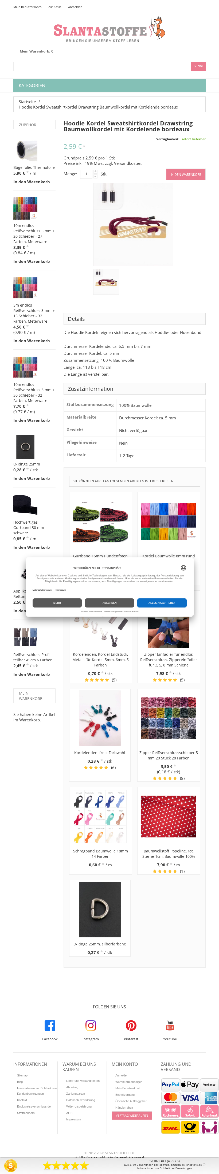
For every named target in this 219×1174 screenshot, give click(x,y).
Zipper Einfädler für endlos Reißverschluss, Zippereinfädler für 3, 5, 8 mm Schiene (168, 660)
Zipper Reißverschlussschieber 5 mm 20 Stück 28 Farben (168, 755)
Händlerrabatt (124, 1107)
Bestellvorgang (125, 1094)
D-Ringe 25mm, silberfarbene (99, 943)
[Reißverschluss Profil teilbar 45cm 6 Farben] (25, 637)
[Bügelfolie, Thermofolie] (25, 150)
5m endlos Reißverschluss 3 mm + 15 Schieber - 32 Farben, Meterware (34, 313)
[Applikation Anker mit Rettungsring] (25, 574)
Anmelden (75, 7)
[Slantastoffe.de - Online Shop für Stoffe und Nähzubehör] (109, 29)
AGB (69, 1113)
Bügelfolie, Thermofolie (34, 167)
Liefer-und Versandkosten (83, 1080)
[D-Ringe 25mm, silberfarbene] (100, 909)
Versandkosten (127, 163)
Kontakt (22, 1100)
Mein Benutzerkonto (27, 7)
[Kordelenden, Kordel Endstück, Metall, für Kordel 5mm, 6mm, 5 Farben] (100, 620)
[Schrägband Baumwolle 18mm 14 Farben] (100, 816)
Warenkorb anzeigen (128, 1081)
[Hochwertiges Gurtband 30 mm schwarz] (25, 505)
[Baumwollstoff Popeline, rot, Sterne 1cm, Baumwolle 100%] (168, 816)
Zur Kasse (54, 7)
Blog (20, 1081)
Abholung (72, 1087)
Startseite (27, 101)
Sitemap (22, 1075)
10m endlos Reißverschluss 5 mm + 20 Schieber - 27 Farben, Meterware (34, 233)
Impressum (73, 1119)
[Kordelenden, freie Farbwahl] (100, 718)
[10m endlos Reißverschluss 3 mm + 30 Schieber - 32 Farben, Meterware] (25, 367)
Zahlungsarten (75, 1093)
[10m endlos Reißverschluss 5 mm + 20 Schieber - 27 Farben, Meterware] (25, 208)
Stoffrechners (26, 1113)
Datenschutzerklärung (80, 1100)
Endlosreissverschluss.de (34, 1106)
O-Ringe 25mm (26, 464)
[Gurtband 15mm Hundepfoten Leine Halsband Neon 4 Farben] (100, 521)
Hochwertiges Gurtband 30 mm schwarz (28, 527)
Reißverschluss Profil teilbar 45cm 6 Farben (33, 657)
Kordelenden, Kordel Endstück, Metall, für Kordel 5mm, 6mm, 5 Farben (100, 660)
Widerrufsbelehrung (79, 1106)
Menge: (70, 173)
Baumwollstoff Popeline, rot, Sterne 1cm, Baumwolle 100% (168, 853)
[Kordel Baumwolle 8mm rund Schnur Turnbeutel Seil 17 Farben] (168, 521)
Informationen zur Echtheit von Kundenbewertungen (37, 1091)
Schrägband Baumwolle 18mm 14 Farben (100, 853)
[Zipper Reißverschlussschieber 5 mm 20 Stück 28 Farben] (168, 718)
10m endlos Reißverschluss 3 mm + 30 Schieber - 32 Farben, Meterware (34, 392)
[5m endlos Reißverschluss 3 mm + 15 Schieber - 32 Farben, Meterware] (25, 288)
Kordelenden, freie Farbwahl (99, 752)
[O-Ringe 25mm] (25, 447)
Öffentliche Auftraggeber (131, 1101)
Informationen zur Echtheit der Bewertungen (164, 1168)
